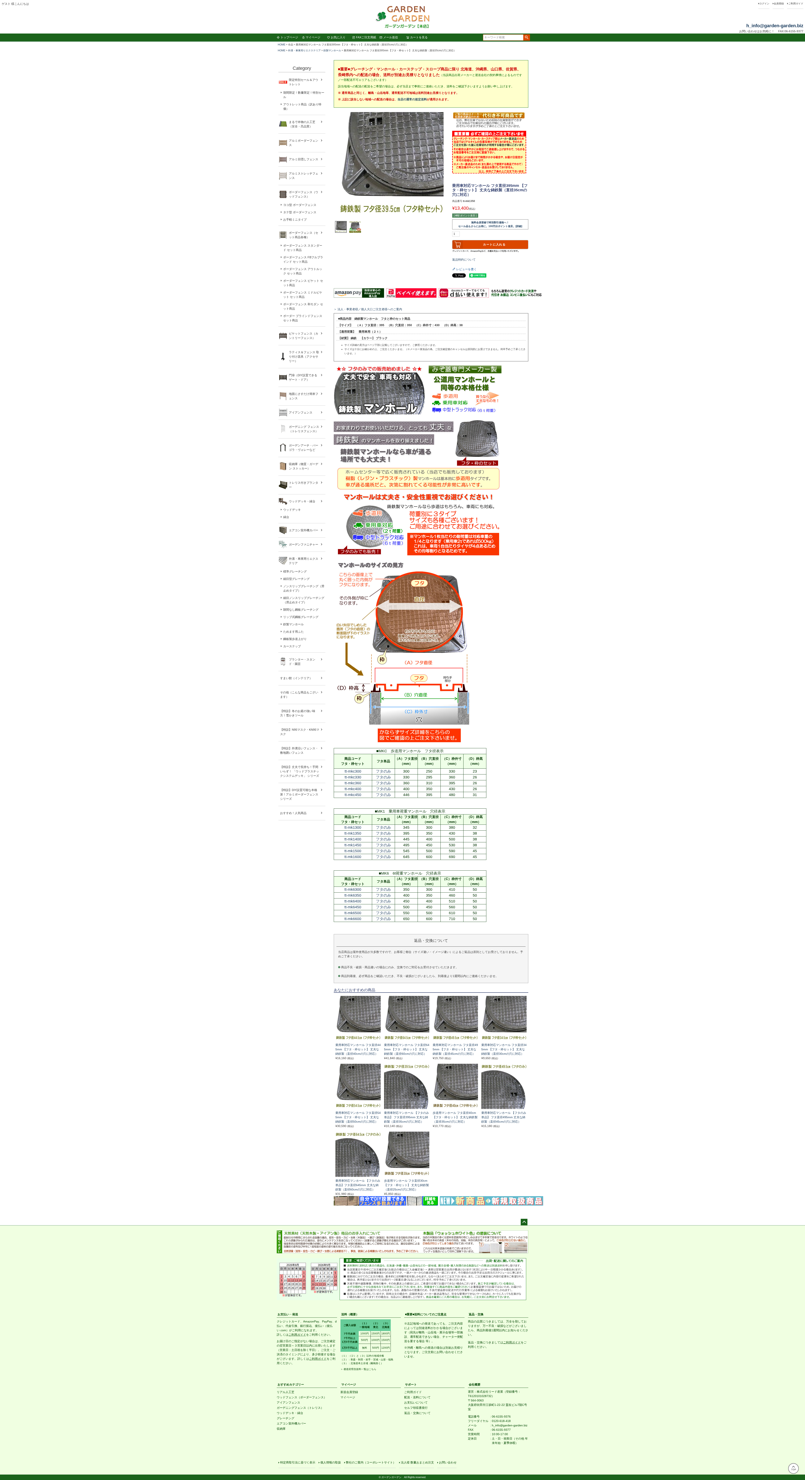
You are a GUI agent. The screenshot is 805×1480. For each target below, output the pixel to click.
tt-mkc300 (353, 771)
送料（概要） (350, 1314)
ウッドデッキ (292, 509)
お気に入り (338, 37)
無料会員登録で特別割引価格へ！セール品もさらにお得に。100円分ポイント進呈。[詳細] (490, 224)
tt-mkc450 (353, 795)
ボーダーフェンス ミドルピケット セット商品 (302, 295)
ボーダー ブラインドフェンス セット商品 (302, 318)
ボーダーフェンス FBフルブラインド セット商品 (303, 259)
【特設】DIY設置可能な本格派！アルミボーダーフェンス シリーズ (299, 794)
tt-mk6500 (352, 913)
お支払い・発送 (288, 1314)
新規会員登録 (349, 1392)
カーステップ (292, 646)
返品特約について (464, 259)
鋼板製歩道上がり (295, 639)
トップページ (289, 37)
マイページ (313, 37)
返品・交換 (476, 1314)
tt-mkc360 (353, 783)
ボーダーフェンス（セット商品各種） (303, 235)
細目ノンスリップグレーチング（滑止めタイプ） (303, 600)
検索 (526, 37)
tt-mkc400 (353, 789)
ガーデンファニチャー (303, 544)
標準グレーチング (295, 571)
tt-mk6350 (352, 895)
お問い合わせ (448, 1462)
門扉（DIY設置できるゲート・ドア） (303, 377)
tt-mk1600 (352, 857)
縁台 (286, 517)
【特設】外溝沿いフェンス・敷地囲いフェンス (299, 750)
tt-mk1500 (352, 851)
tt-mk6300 (352, 889)
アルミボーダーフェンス (303, 143)
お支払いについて (416, 1402)
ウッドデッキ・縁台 (302, 501)
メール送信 (390, 37)
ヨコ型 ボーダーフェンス (299, 205)
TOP (793, 1469)
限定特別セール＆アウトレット (303, 82)
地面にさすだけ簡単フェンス (303, 396)
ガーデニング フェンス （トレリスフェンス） (305, 429)
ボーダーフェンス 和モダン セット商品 (303, 306)
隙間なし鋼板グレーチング (300, 609)
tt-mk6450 (352, 907)
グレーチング (285, 1418)
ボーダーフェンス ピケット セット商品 (303, 283)
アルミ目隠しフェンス (303, 159)
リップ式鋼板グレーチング (300, 617)
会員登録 (779, 3)
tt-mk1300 (352, 827)
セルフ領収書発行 (416, 1407)
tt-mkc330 (353, 777)
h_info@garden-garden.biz (774, 25)
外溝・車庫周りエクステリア (304, 50)
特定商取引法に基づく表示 (297, 1462)
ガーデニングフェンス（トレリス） (300, 1407)
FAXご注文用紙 (366, 37)
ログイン (764, 3)
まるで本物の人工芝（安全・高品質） (302, 124)
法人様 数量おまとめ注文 (417, 1462)
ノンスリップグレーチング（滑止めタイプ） (303, 588)
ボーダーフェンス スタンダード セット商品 (302, 248)
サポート (411, 1384)
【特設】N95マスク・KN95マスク (299, 732)
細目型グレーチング (296, 578)
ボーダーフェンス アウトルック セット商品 (302, 271)
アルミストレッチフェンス (303, 176)
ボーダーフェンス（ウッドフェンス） (303, 194)
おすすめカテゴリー (291, 1384)
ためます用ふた (293, 631)
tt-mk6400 (352, 901)
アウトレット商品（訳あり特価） (302, 106)
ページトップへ (524, 1222)
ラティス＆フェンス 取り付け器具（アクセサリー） (304, 356)
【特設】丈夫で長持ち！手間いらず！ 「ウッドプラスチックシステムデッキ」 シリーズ (299, 771)
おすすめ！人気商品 (293, 813)
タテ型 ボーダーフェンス (299, 212)
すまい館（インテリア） (296, 678)
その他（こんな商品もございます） (299, 694)
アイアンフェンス (300, 412)
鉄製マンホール (332, 50)
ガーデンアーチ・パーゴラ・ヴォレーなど (303, 447)
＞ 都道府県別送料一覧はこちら (358, 1369)
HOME (281, 44)
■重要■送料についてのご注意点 (426, 1314)
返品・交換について (417, 1413)
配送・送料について (417, 1397)
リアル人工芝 (285, 1392)
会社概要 (474, 1384)
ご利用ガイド (795, 3)
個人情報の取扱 (330, 1462)
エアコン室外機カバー (303, 530)
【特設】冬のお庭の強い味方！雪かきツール (297, 713)
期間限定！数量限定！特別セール (303, 95)
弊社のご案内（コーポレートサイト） (371, 1462)
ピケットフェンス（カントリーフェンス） (303, 336)
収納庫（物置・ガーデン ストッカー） (303, 466)
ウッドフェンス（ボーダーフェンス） (302, 1397)
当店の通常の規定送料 (412, 99)
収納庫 (281, 1428)
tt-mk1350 (352, 833)
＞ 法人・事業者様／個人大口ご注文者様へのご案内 (368, 309)
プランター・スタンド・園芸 (302, 662)
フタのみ (383, 771)
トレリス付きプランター (303, 485)
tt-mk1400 (352, 839)
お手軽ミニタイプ (295, 219)
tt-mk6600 (352, 919)
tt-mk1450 (352, 845)
